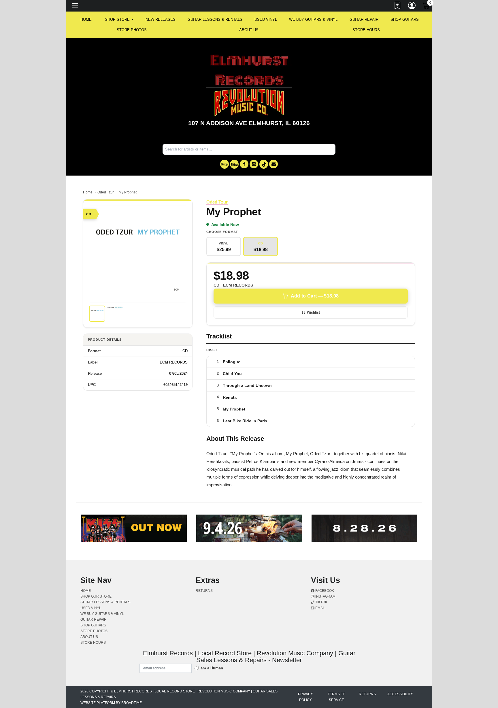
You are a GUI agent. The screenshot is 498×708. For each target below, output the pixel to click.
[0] (426, 7)
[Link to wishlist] (398, 6)
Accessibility (400, 694)
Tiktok (320, 602)
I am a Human (210, 668)
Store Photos (132, 30)
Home (88, 192)
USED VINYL (265, 19)
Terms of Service (336, 697)
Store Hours (366, 30)
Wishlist (313, 312)
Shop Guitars (405, 19)
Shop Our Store (96, 596)
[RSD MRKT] (234, 164)
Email (320, 608)
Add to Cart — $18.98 (315, 295)
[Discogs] (224, 164)
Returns (204, 591)
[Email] (273, 164)
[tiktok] (264, 164)
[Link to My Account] (412, 6)
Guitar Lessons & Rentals (215, 19)
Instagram (324, 596)
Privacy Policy (305, 697)
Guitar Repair (364, 19)
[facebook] (244, 164)
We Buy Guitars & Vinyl (313, 19)
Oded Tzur (105, 192)
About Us (249, 30)
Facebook (324, 591)
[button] (119, 19)
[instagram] (254, 164)
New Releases (161, 19)
